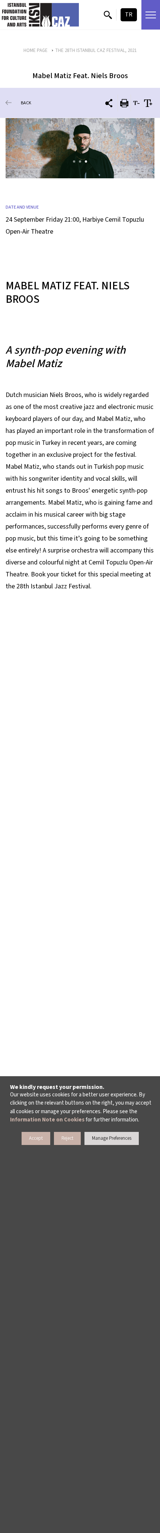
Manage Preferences (111, 1138)
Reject (67, 1138)
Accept (36, 1138)
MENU (150, 15)
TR (128, 14)
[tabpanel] (80, 148)
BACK (26, 103)
